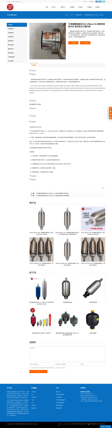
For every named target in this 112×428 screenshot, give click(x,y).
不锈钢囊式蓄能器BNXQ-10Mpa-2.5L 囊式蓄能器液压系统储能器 (52, 195)
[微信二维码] (110, 114)
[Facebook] (96, 1)
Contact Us (67, 424)
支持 (32, 402)
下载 (32, 400)
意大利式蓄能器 (60, 402)
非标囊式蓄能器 (60, 394)
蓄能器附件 (11, 48)
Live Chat (85, 42)
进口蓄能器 (11, 61)
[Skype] (104, 1)
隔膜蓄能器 (11, 40)
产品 (32, 394)
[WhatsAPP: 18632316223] (110, 111)
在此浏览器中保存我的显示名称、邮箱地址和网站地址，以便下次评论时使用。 (48, 367)
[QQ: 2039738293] (110, 117)
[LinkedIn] (100, 1)
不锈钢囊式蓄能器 (60, 400)
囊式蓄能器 (11, 53)
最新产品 (58, 391)
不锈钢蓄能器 (11, 57)
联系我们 (92, 1)
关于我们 (33, 391)
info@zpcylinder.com (16, 1)
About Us (60, 424)
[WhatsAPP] (102, 1)
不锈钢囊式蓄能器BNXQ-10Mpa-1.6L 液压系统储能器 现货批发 (52, 193)
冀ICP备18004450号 (82, 424)
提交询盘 (74, 42)
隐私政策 (33, 408)
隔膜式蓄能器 (59, 405)
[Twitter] (98, 1)
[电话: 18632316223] (110, 108)
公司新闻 (33, 397)
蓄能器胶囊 (11, 44)
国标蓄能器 (11, 28)
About (85, 1)
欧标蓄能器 (11, 32)
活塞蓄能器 (11, 36)
